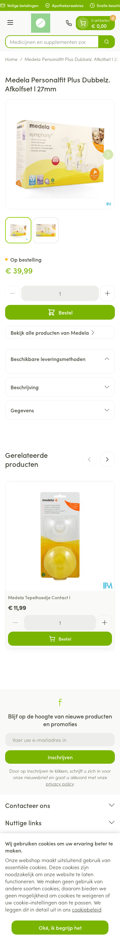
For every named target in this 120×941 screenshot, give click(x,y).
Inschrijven (60, 756)
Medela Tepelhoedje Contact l (39, 597)
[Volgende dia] (107, 459)
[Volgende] (108, 154)
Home (11, 59)
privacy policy (60, 783)
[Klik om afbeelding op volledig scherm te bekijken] (60, 154)
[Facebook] (60, 702)
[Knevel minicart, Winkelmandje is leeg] (83, 23)
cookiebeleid (86, 909)
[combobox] (52, 41)
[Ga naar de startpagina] (40, 23)
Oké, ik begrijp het (60, 927)
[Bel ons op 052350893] (69, 23)
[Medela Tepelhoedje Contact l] (60, 536)
